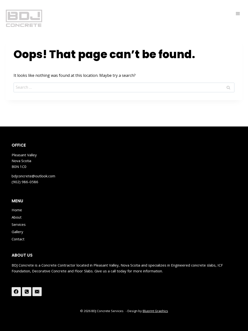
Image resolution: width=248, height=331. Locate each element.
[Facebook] (16, 291)
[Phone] (26, 291)
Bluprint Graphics (155, 311)
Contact (18, 238)
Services (19, 224)
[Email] (37, 291)
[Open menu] (237, 13)
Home (17, 209)
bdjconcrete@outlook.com (33, 175)
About (17, 217)
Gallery (17, 231)
